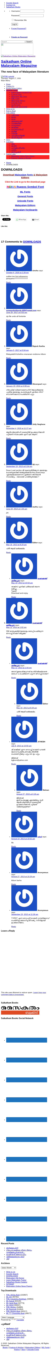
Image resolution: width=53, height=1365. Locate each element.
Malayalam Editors (18, 101)
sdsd (40, 837)
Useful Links (11, 154)
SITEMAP (10, 1284)
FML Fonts (15, 99)
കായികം (15, 127)
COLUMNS (10, 113)
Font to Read (11, 111)
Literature (9, 142)
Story (23, 1349)
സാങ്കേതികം (16, 123)
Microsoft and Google (19, 107)
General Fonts (16, 95)
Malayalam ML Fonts (19, 97)
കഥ (13, 144)
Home (8, 84)
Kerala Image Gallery (14, 88)
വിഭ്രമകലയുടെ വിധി (15, 1257)
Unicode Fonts (16, 103)
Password (15, 15)
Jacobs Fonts (15, 105)
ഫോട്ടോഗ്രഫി (17, 129)
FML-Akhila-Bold (13, 1295)
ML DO (9, 1297)
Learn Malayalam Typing (16, 1280)
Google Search (12, 3)
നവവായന (15, 125)
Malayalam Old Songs (15, 1278)
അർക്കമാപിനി (12, 1248)
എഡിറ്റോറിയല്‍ (18, 136)
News (8, 140)
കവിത (14, 146)
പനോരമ (15, 115)
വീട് (7, 1259)
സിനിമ (14, 133)
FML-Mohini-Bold (13, 1311)
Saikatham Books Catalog (16, 1282)
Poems (17, 1349)
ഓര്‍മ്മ (14, 131)
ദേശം (13, 117)
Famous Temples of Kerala (21, 158)
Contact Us (10, 5)
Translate (20, 1320)
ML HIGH (10, 1305)
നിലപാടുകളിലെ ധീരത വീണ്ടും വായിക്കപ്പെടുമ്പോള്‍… (19, 1251)
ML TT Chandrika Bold (15, 1313)
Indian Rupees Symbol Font (21, 92)
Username (15, 11)
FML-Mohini (11, 1307)
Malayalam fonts (24, 175)
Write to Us (10, 109)
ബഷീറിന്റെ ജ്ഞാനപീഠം (16, 1254)
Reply (8, 282)
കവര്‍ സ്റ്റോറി (16, 138)
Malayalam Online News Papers (22, 156)
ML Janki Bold (11, 1303)
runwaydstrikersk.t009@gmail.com (21, 310)
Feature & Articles (16, 1347)
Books (5, 1347)
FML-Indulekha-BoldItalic (16, 1299)
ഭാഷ (13, 119)
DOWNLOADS (12, 90)
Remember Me (20, 20)
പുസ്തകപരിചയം (18, 148)
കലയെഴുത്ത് (16, 121)
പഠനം (13, 150)
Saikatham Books (13, 7)
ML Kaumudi (11, 1309)
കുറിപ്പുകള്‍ (16, 152)
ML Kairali (10, 1301)
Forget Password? (18, 28)
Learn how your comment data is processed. (23, 993)
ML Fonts (45, 1347)
